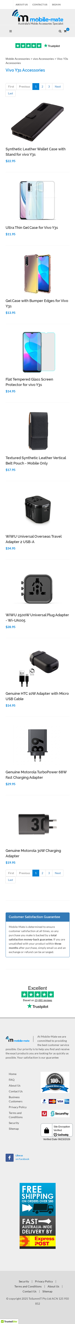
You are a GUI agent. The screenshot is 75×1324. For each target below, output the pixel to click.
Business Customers (15, 1099)
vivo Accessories (43, 58)
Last (10, 93)
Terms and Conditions (16, 1115)
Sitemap (14, 1128)
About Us (22, 4)
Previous (24, 86)
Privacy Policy (18, 1107)
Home (12, 1074)
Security (14, 1123)
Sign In (56, 4)
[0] (65, 30)
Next (58, 86)
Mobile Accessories (18, 58)
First (11, 86)
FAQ (11, 1079)
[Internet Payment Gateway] (55, 1113)
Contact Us (39, 4)
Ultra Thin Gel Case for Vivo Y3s (32, 227)
